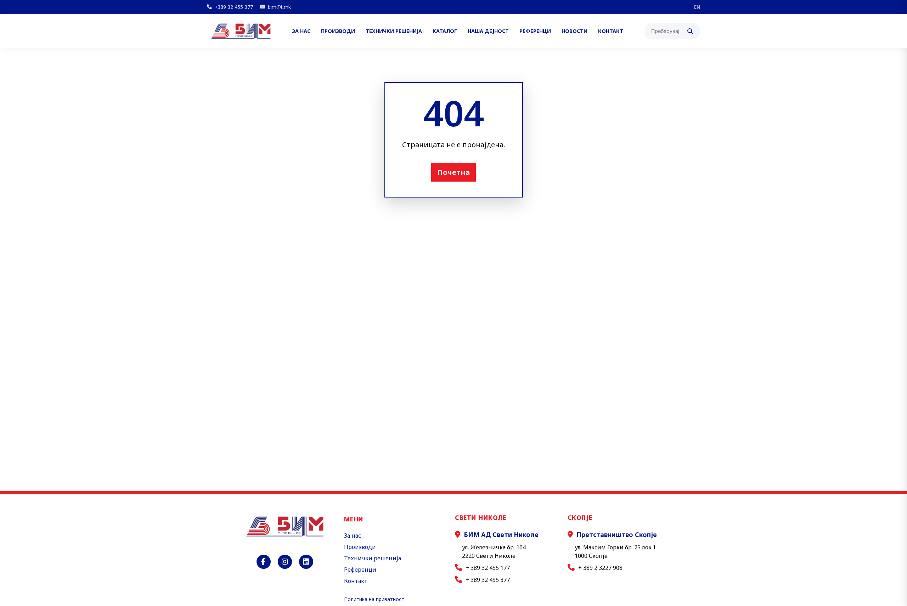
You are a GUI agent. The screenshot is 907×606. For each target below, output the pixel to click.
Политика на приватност (374, 599)
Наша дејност (488, 31)
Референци (535, 31)
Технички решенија (394, 31)
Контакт (610, 31)
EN (697, 7)
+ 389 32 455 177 (488, 568)
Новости (574, 31)
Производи (338, 31)
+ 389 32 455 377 (488, 580)
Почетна (453, 172)
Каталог (445, 31)
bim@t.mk (279, 7)
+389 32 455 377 (234, 7)
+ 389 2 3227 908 (600, 568)
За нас (301, 31)
